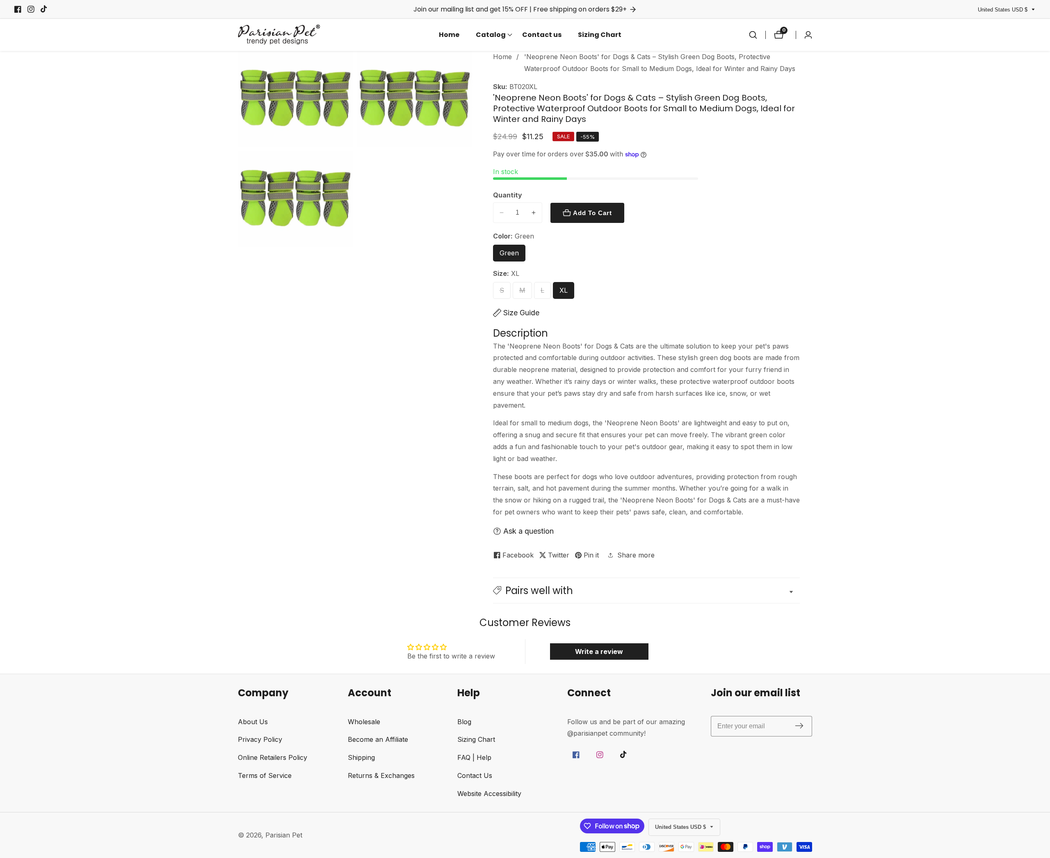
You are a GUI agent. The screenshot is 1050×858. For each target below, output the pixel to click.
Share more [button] (636, 555)
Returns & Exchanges (381, 775)
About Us (253, 722)
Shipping (361, 757)
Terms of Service (265, 775)
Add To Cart (592, 212)
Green (512, 255)
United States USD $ (1003, 10)
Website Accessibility (489, 793)
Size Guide (521, 312)
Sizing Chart (599, 34)
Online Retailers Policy (272, 757)
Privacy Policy (260, 739)
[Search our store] (753, 35)
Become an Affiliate (378, 739)
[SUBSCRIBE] (799, 726)
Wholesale (364, 722)
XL (565, 292)
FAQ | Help (474, 757)
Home (449, 34)
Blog (464, 722)
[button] (491, 35)
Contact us (542, 34)
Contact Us (474, 775)
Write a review (599, 651)
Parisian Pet (283, 835)
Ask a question (528, 531)
